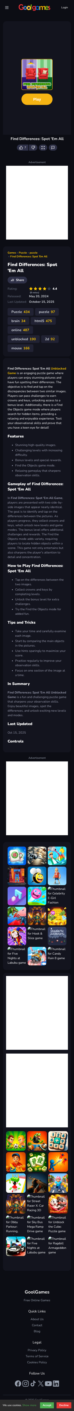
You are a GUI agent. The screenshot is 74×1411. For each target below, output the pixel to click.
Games (12, 252)
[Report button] (53, 148)
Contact (37, 1325)
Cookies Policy (37, 1362)
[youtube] (48, 1383)
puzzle (34, 252)
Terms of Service (37, 1356)
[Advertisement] (37, 203)
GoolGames (37, 1292)
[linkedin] (56, 1383)
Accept (47, 1405)
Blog (37, 1331)
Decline (64, 1405)
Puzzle (23, 252)
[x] (41, 1383)
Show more (29, 1405)
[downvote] (33, 148)
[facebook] (18, 1383)
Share (20, 280)
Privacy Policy (37, 1350)
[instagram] (25, 1383)
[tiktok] (33, 1383)
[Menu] (7, 7)
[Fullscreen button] (43, 148)
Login (64, 7)
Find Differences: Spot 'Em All (28, 256)
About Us (37, 1319)
